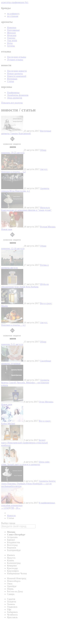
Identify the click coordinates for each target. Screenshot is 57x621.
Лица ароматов (14, 98)
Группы (11, 46)
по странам (12, 16)
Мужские (11, 35)
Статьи (10, 81)
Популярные (13, 30)
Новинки (11, 27)
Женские (11, 33)
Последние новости (17, 71)
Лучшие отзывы (15, 59)
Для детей (12, 40)
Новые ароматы (15, 73)
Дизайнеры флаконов (17, 95)
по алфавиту (13, 13)
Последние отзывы (16, 57)
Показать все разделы (12, 102)
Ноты (10, 43)
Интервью (12, 79)
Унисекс (11, 38)
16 (17, 508)
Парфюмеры (13, 92)
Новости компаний (16, 76)
